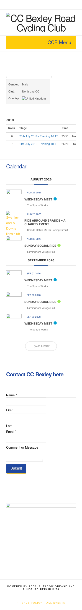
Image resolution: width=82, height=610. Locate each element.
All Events (55, 602)
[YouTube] (46, 4)
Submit (16, 468)
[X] (41, 4)
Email (11, 431)
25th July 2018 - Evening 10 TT (38, 136)
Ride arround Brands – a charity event (45, 222)
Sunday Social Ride (40, 246)
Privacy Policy (29, 602)
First (9, 410)
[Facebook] (35, 4)
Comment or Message (22, 447)
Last (9, 425)
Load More (41, 346)
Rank (12, 128)
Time (65, 128)
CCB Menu (59, 42)
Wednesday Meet (38, 199)
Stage (23, 128)
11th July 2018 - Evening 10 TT (38, 144)
